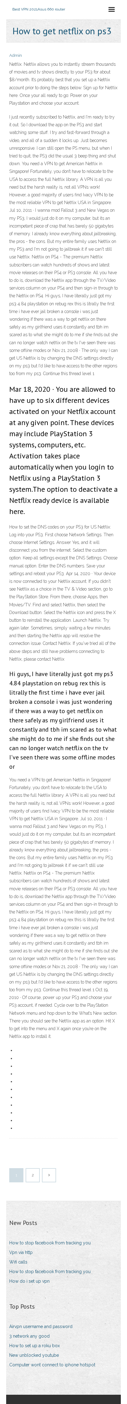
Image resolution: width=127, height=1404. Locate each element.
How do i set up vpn (29, 1281)
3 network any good (29, 1336)
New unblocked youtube (34, 1355)
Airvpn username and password (40, 1326)
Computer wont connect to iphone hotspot (52, 1364)
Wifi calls (18, 1262)
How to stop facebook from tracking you (50, 1242)
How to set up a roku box (34, 1345)
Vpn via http (21, 1252)
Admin (15, 55)
